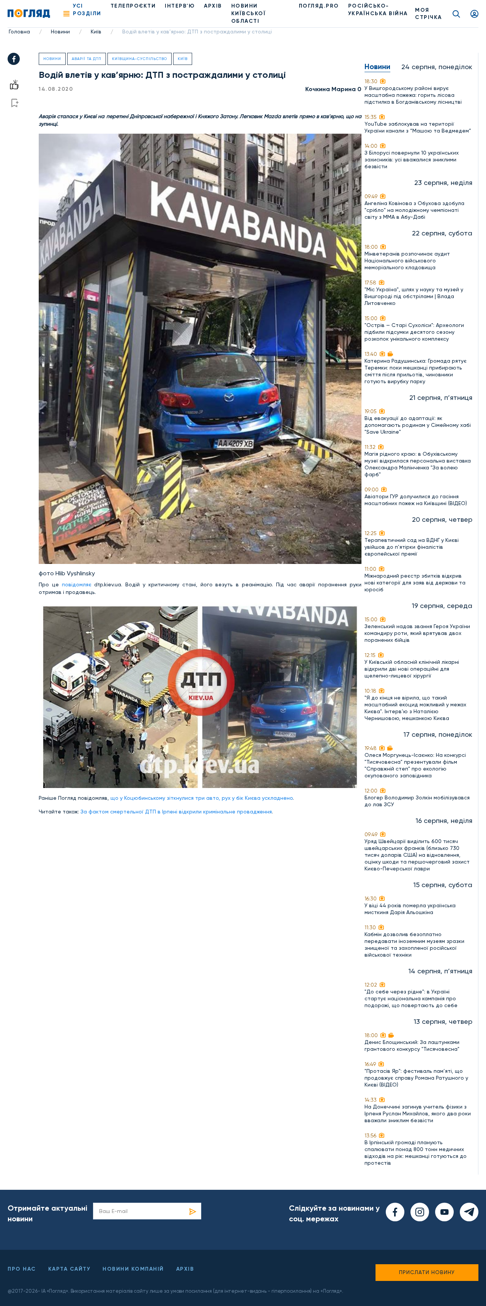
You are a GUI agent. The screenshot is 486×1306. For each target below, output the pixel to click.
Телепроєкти (133, 6)
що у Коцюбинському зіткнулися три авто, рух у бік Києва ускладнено (201, 798)
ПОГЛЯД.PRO (319, 6)
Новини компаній (133, 1269)
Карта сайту (69, 1269)
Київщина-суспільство (139, 59)
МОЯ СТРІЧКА (428, 14)
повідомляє (75, 584)
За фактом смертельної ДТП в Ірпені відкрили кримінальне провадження (176, 812)
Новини (60, 31)
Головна (19, 31)
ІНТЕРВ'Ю (180, 6)
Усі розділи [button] (87, 10)
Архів (213, 6)
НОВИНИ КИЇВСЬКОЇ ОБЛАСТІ (248, 13)
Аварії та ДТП (86, 59)
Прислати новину (427, 1272)
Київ (96, 31)
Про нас (22, 1269)
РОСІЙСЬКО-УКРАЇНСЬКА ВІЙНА (378, 10)
